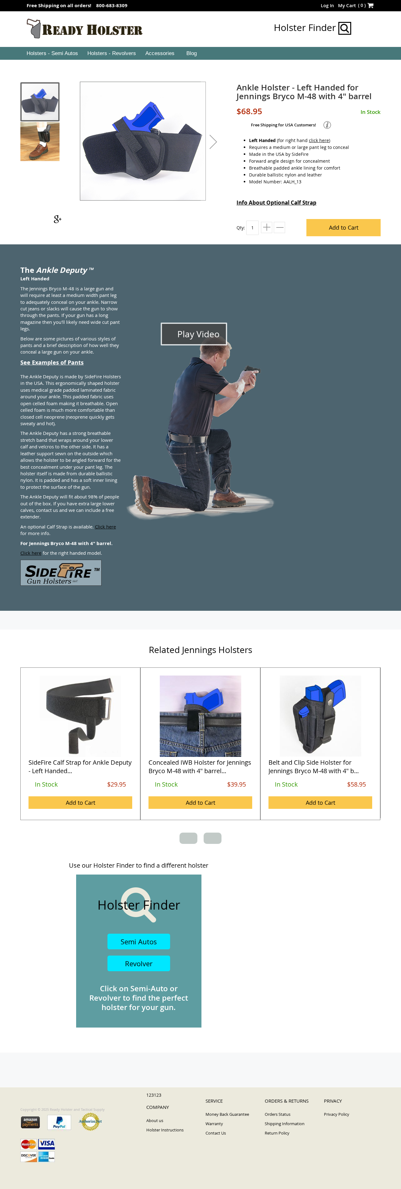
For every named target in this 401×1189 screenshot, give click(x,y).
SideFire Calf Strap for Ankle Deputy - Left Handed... (80, 766)
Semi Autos (139, 941)
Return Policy (277, 1133)
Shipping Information (285, 1123)
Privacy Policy (336, 1114)
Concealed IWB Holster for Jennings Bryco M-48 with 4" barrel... (199, 766)
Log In (327, 5)
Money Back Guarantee (227, 1114)
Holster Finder (306, 27)
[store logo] (85, 28)
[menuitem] (52, 53)
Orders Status (277, 1114)
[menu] (200, 53)
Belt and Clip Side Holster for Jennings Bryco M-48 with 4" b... (313, 766)
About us (154, 1120)
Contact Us (216, 1133)
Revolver (139, 963)
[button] (213, 142)
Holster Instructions (165, 1130)
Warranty (214, 1123)
